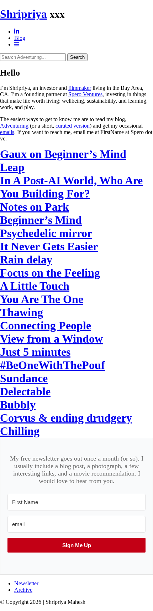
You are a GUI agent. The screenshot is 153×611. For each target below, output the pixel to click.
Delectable (25, 391)
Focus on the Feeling (50, 272)
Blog (19, 38)
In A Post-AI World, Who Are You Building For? (71, 187)
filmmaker (79, 88)
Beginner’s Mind (41, 220)
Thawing (21, 312)
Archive (23, 590)
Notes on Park (34, 206)
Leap (12, 167)
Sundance (24, 378)
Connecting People (45, 325)
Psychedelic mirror (46, 233)
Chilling (19, 431)
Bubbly (18, 404)
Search (77, 57)
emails (7, 132)
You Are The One (41, 299)
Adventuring (14, 126)
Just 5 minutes (35, 351)
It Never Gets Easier (49, 246)
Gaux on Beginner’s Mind (63, 154)
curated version (73, 126)
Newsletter (26, 583)
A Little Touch (34, 285)
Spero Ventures (85, 94)
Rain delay (26, 259)
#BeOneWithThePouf (52, 365)
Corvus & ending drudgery (66, 417)
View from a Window (51, 338)
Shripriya (23, 13)
